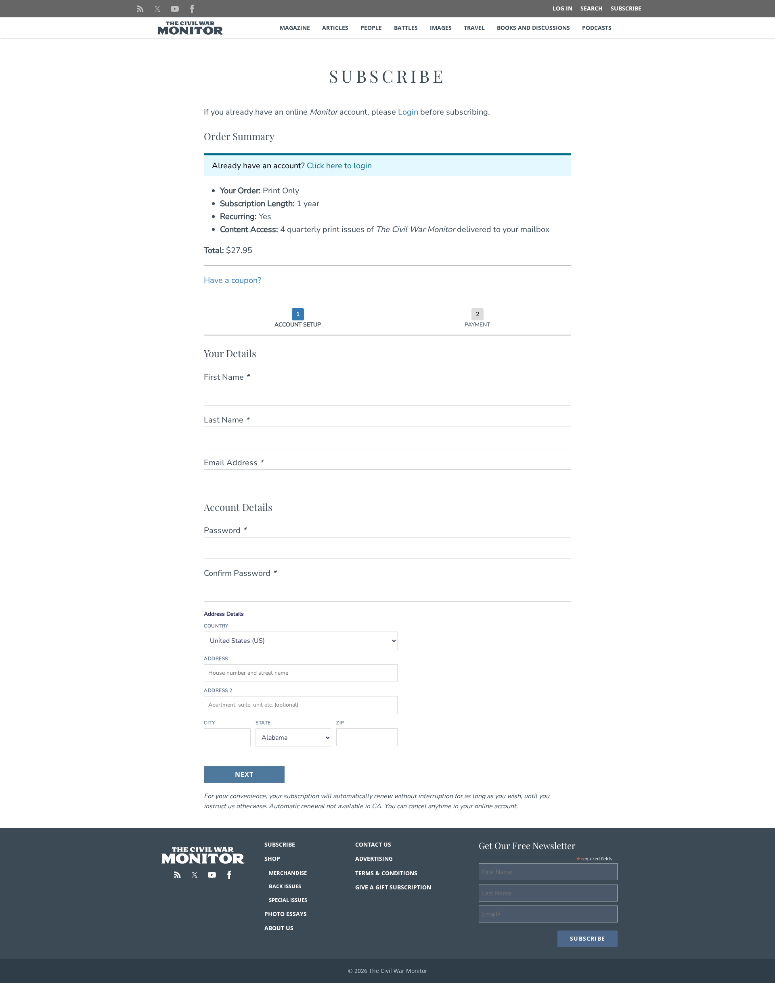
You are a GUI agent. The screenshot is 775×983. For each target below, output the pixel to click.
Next (244, 774)
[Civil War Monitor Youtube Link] (175, 9)
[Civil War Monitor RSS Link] (140, 9)
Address (216, 658)
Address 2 (218, 690)
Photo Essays (285, 914)
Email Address (233, 462)
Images (441, 27)
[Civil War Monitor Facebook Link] (192, 9)
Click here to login (339, 165)
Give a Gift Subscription (393, 887)
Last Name (226, 419)
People (371, 27)
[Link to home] (203, 855)
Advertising (374, 858)
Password (225, 530)
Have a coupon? (232, 280)
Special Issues (288, 900)
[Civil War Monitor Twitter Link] (157, 9)
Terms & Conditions (386, 873)
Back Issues (285, 886)
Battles (406, 27)
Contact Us (373, 844)
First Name (226, 377)
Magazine (295, 27)
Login (408, 112)
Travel (474, 27)
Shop (272, 858)
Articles (335, 27)
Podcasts (597, 27)
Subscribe (626, 8)
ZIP (340, 722)
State (263, 722)
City (209, 722)
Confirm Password (240, 573)
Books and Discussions (533, 27)
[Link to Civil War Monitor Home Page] (190, 28)
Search (591, 8)
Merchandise (288, 872)
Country (216, 626)
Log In (562, 8)
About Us (278, 928)
